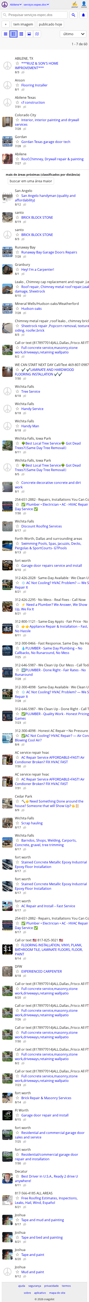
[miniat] (13, 33)
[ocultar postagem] (23, 72)
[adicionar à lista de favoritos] (17, 63)
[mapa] (37, 33)
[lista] (6, 33)
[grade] (21, 33)
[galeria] (29, 33)
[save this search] (83, 15)
